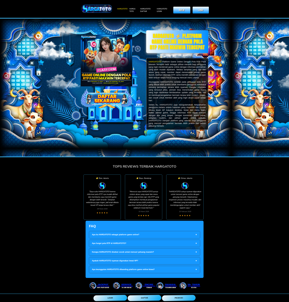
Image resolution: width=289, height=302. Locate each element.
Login (200, 10)
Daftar (182, 10)
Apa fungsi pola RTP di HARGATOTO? (144, 243)
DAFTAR (144, 298)
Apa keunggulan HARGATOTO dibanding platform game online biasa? (144, 269)
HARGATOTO (122, 9)
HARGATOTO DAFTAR (145, 10)
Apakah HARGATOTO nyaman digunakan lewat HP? (144, 261)
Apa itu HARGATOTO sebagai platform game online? (144, 235)
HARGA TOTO (132, 10)
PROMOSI (179, 298)
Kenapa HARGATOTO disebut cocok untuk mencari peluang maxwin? (144, 252)
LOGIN (110, 298)
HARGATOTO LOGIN (162, 10)
